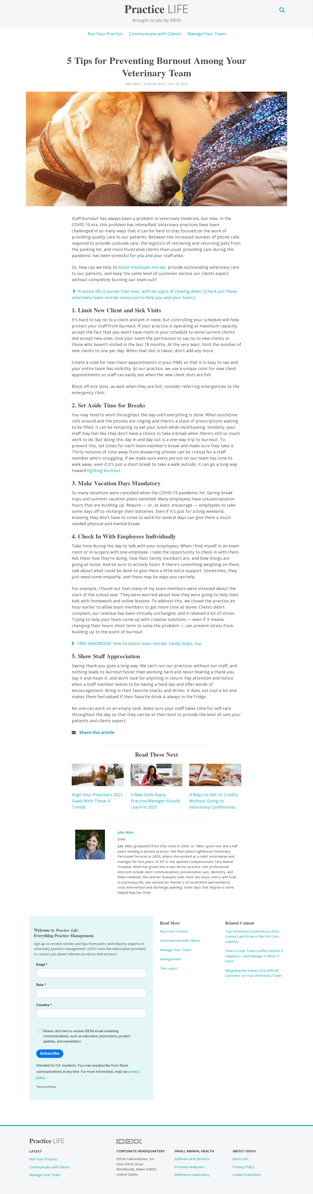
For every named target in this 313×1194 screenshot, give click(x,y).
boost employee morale (141, 267)
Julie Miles (126, 832)
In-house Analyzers (189, 1166)
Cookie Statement (247, 1174)
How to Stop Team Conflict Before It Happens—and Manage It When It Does (254, 955)
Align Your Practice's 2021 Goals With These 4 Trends (97, 801)
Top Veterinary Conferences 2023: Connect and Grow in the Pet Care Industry (252, 936)
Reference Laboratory (191, 1174)
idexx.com (240, 1158)
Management (170, 959)
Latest (35, 1151)
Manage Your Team (206, 33)
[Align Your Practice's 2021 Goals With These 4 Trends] (98, 775)
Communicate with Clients (155, 33)
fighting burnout (103, 470)
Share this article (96, 732)
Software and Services (192, 1158)
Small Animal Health (194, 1151)
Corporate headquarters (140, 1151)
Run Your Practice (105, 33)
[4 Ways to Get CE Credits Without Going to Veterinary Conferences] (215, 775)
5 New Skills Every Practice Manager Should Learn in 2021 (155, 801)
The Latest (168, 968)
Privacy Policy (243, 1166)
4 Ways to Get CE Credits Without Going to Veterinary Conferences (213, 801)
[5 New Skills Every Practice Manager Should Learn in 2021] (157, 775)
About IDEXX (244, 1151)
